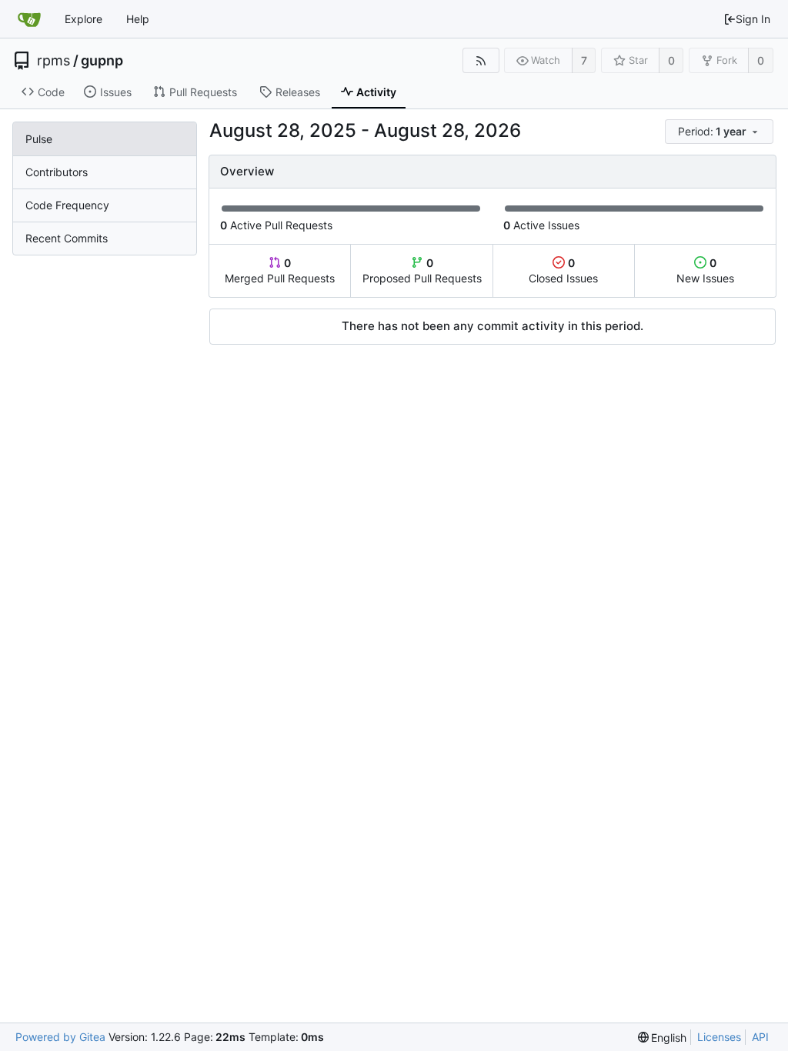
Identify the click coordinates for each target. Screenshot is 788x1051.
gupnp (102, 60)
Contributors (56, 172)
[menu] (720, 132)
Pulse (38, 138)
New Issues (705, 270)
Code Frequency (67, 205)
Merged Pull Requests (280, 270)
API (760, 1036)
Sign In (753, 18)
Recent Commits (66, 238)
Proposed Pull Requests (422, 270)
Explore (83, 18)
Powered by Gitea (60, 1036)
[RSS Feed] (480, 60)
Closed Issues (563, 270)
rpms (53, 60)
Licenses (719, 1036)
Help (137, 18)
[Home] (29, 19)
